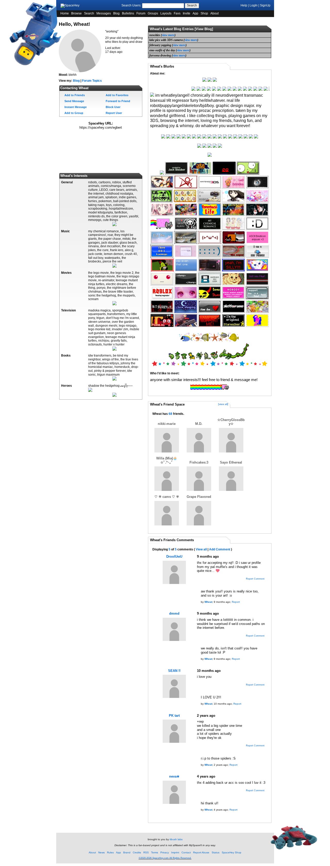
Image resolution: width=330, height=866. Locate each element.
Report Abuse (201, 852)
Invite (186, 13)
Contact (186, 852)
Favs (177, 13)
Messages (103, 13)
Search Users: (131, 5)
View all (201, 549)
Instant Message (75, 107)
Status (215, 852)
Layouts (165, 13)
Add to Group (73, 112)
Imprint (175, 852)
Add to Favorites (116, 95)
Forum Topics (92, 81)
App (195, 13)
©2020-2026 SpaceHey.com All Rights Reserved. (165, 858)
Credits (137, 852)
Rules (110, 852)
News (101, 852)
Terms (154, 852)
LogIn (254, 5)
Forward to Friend (117, 101)
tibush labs (176, 839)
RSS (146, 852)
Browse (76, 13)
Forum (140, 13)
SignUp (265, 5)
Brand (126, 852)
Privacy (164, 852)
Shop (204, 13)
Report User (113, 112)
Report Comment (255, 579)
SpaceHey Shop (231, 852)
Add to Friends (74, 95)
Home (64, 13)
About (214, 13)
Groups (153, 13)
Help (244, 5)
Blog (116, 13)
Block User (112, 107)
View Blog (204, 29)
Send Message (74, 101)
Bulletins (128, 13)
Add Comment (219, 549)
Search (192, 5)
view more (168, 35)
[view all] (223, 404)
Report (236, 601)
